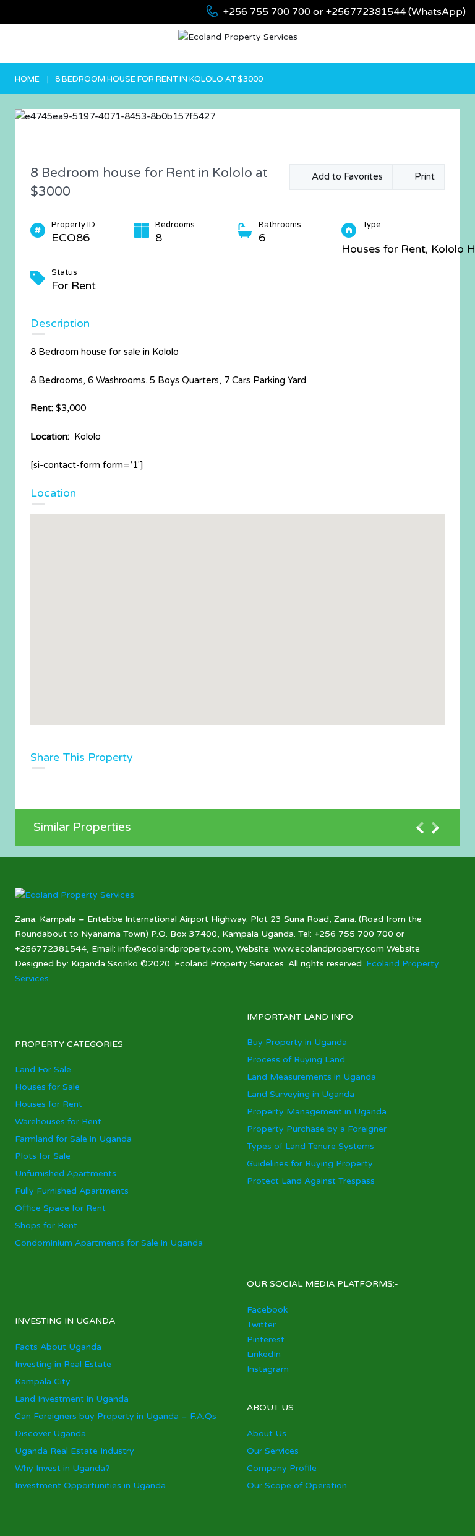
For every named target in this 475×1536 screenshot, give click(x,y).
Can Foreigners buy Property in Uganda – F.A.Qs (115, 1416)
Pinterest (266, 1339)
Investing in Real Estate (63, 1364)
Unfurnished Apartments (65, 1173)
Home (27, 79)
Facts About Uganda (58, 1347)
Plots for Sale (43, 1156)
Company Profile (282, 1468)
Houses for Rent (48, 1104)
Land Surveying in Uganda (300, 1094)
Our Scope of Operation (297, 1485)
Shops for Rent (46, 1225)
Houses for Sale (47, 1087)
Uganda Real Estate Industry (74, 1451)
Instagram (268, 1369)
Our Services (273, 1451)
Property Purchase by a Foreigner (317, 1129)
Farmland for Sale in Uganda (73, 1139)
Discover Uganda (50, 1433)
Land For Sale (43, 1069)
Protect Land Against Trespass (311, 1181)
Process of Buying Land (296, 1059)
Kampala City (43, 1381)
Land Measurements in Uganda (311, 1077)
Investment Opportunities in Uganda (90, 1485)
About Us (266, 1433)
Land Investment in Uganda (72, 1399)
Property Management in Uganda (317, 1111)
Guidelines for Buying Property (310, 1163)
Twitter (261, 1324)
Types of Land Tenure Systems (310, 1146)
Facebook (267, 1309)
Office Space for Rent (60, 1208)
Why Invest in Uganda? (62, 1468)
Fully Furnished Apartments (72, 1191)
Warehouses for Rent (58, 1121)
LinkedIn (264, 1354)
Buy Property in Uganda (297, 1042)
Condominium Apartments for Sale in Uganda (109, 1243)
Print (422, 176)
